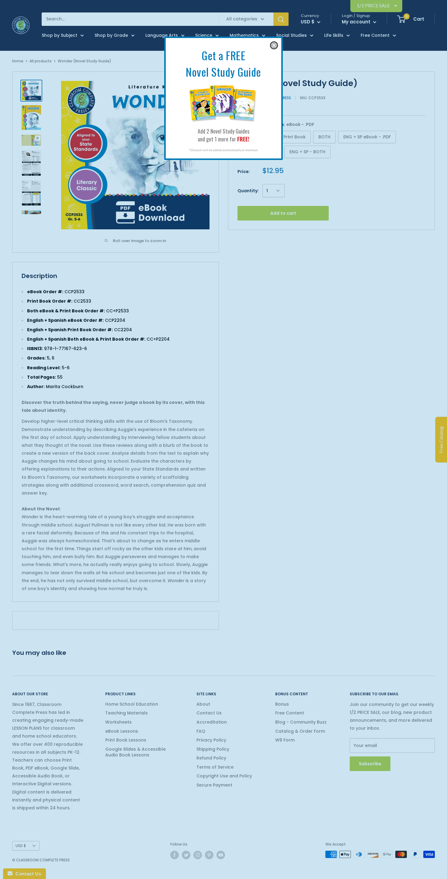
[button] (274, 45)
